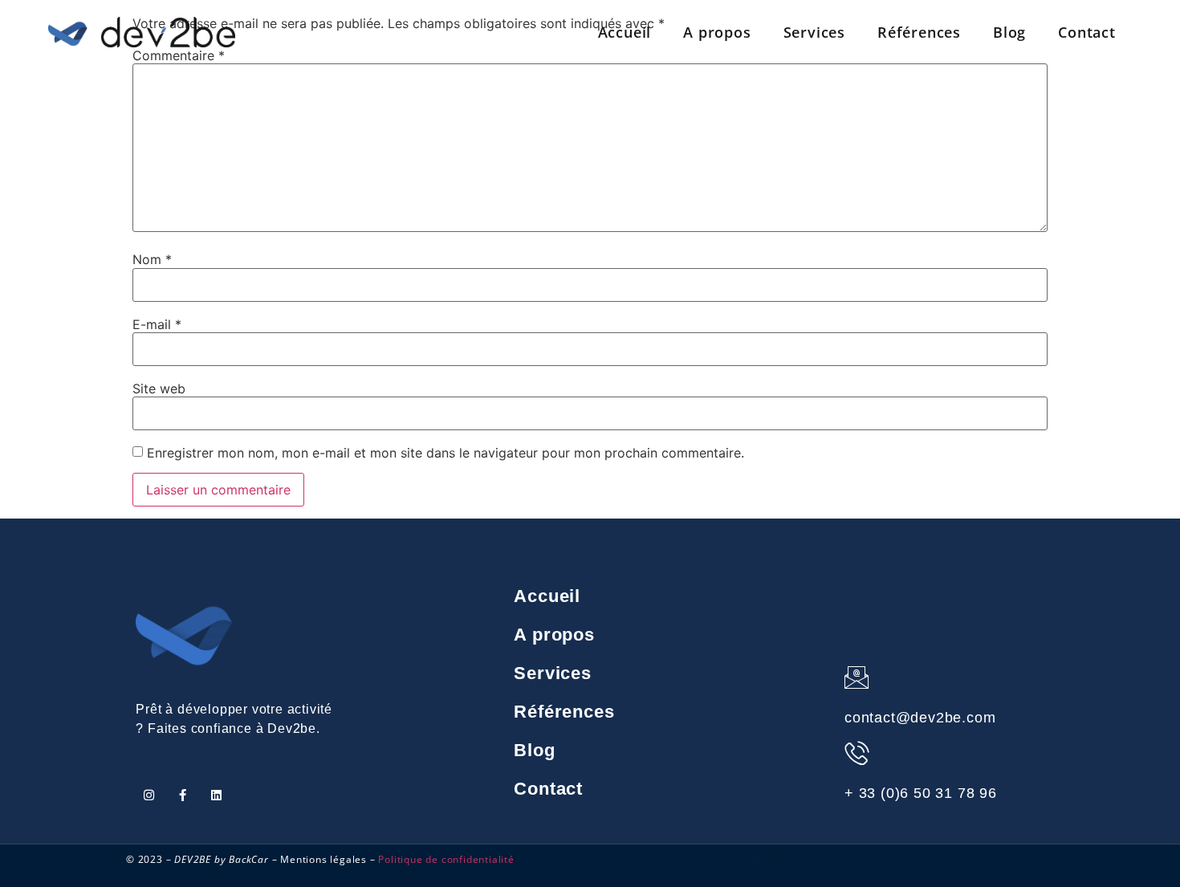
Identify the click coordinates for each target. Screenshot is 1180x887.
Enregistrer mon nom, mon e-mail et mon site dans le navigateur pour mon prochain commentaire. (445, 452)
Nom (152, 259)
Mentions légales (323, 859)
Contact (1087, 32)
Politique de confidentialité (446, 859)
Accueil (625, 32)
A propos (717, 32)
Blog (1009, 32)
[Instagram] (149, 795)
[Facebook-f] (182, 795)
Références (919, 32)
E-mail (156, 324)
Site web (158, 388)
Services (814, 32)
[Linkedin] (216, 795)
